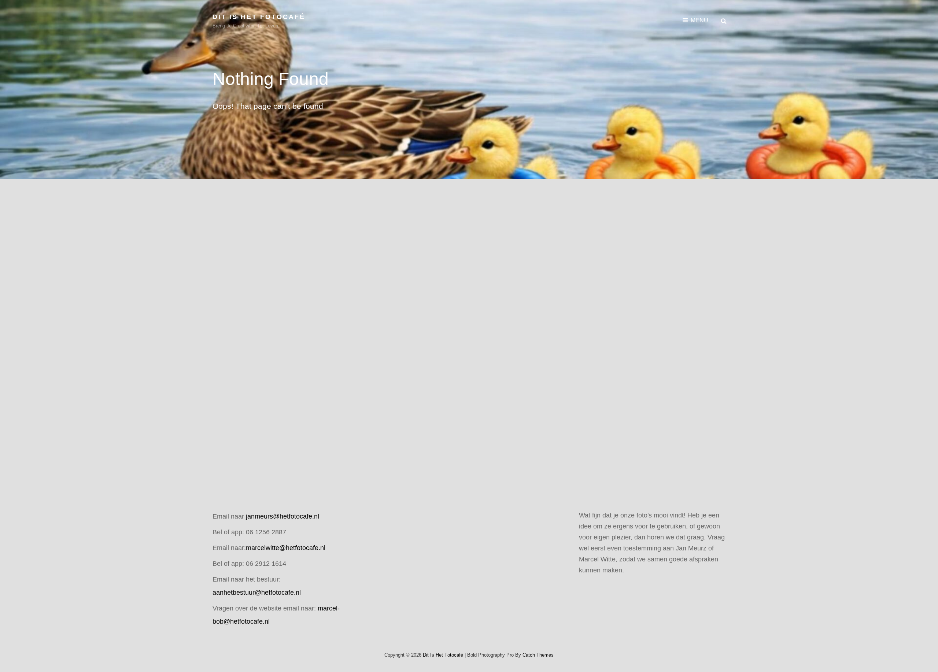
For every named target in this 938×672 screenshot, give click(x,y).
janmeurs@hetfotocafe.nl (282, 516)
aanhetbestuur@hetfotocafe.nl (257, 592)
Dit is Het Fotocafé (259, 17)
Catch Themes (538, 655)
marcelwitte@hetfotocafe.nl (285, 548)
